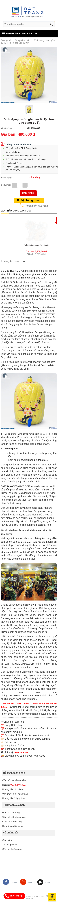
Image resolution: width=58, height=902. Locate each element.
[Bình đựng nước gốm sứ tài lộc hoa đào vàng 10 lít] (29, 75)
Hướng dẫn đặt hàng (12, 789)
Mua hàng (28, 192)
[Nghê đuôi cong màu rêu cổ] (29, 230)
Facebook (13, 882)
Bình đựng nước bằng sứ (14, 307)
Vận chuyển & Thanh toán (15, 794)
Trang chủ (6, 40)
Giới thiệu (7, 840)
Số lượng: (6, 185)
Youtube (47, 882)
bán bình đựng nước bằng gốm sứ (27, 530)
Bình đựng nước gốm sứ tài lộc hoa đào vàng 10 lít (28, 41)
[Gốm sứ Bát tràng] (28, 11)
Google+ (30, 882)
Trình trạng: (6, 177)
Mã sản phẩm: (7, 128)
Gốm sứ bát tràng (11, 812)
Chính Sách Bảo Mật (12, 821)
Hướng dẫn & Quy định (13, 798)
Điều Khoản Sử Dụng (12, 826)
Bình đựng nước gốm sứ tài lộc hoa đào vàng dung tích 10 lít (29, 276)
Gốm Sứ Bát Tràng (11, 271)
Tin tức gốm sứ (9, 844)
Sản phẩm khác (22, 40)
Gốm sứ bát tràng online (14, 780)
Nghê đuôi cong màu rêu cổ (29, 245)
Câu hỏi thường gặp (12, 849)
